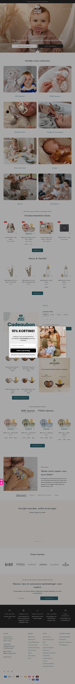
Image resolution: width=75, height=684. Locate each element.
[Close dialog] (64, 328)
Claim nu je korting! (23, 350)
